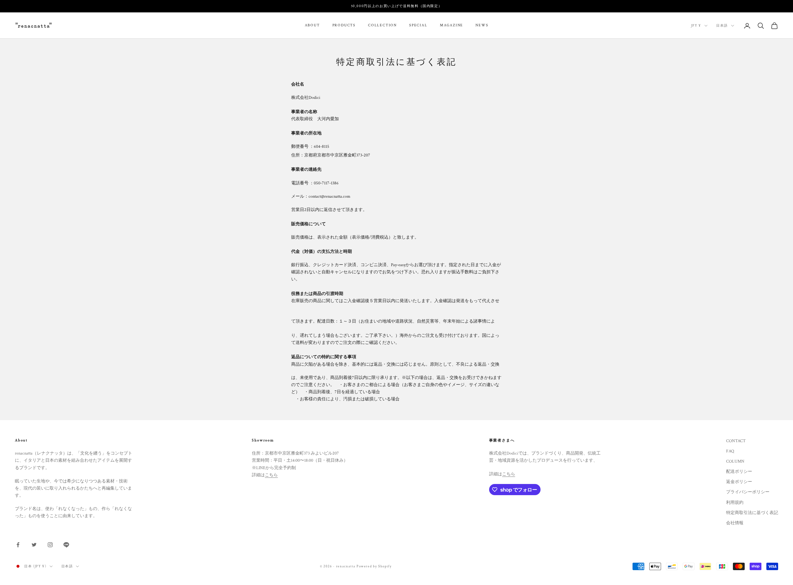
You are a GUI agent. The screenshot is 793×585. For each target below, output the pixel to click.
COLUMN (735, 461)
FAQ (730, 451)
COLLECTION (382, 25)
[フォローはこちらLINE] (66, 545)
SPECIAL (418, 25)
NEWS (481, 25)
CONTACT (736, 441)
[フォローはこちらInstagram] (50, 545)
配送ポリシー (739, 471)
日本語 (722, 26)
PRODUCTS (344, 25)
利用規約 (734, 502)
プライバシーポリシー (747, 492)
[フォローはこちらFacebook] (18, 545)
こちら (271, 475)
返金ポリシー (739, 482)
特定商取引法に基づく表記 (752, 513)
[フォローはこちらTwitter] (34, 545)
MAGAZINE (451, 25)
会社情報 (734, 523)
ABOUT (312, 25)
